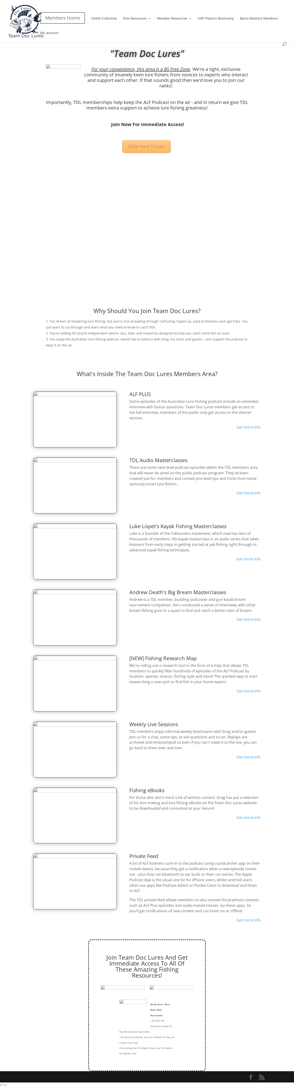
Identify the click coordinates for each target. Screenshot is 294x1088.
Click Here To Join (146, 146)
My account (49, 33)
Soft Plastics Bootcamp (216, 18)
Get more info (249, 427)
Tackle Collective (104, 18)
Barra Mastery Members (259, 18)
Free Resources (135, 18)
